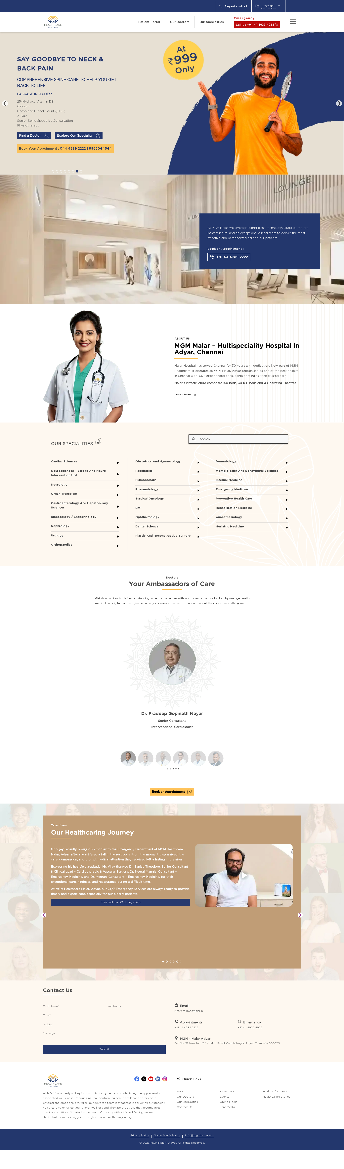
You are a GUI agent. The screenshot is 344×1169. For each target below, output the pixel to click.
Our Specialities (211, 22)
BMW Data (227, 1091)
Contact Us (184, 1107)
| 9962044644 (99, 143)
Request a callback (236, 6)
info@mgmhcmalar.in (188, 1011)
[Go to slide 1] (53, 171)
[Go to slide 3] (61, 171)
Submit (104, 1049)
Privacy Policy (139, 1135)
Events (224, 1096)
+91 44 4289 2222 (186, 1027)
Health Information (275, 1091)
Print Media (227, 1107)
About (181, 1091)
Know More (183, 394)
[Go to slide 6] (73, 171)
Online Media (228, 1102)
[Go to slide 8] (81, 171)
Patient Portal (149, 22)
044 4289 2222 (73, 143)
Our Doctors (179, 22)
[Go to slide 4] (65, 171)
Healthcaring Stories (276, 1096)
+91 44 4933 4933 (250, 1027)
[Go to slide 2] (57, 171)
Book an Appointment (168, 792)
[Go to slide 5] (69, 171)
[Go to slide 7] (77, 171)
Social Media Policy (167, 1135)
